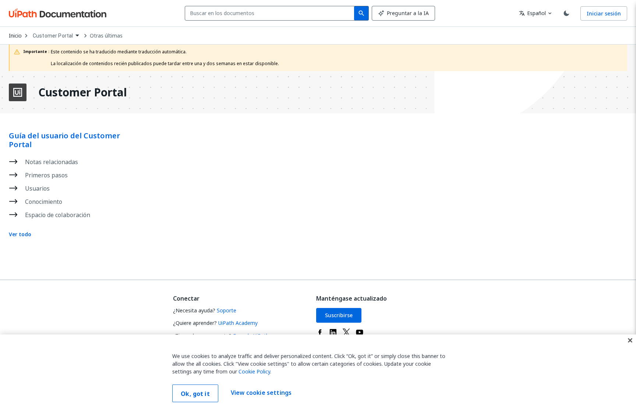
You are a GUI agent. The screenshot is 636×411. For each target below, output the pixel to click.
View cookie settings (261, 392)
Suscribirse (339, 315)
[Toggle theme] (566, 13)
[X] (346, 332)
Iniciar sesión (604, 13)
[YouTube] (359, 332)
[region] (318, 372)
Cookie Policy (254, 371)
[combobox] (271, 13)
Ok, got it (195, 393)
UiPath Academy (238, 323)
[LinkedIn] (333, 332)
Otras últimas (106, 35)
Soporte (226, 310)
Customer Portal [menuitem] (53, 36)
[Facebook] (320, 332)
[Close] (630, 340)
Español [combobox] (532, 13)
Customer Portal (82, 92)
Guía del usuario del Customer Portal (64, 140)
